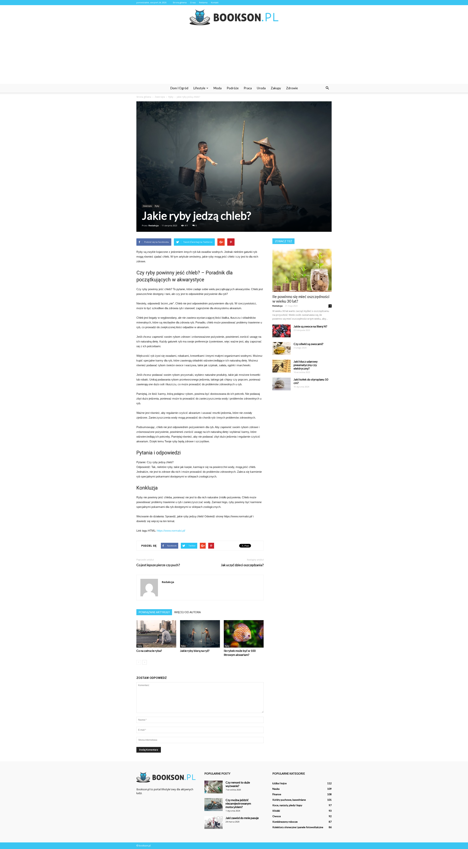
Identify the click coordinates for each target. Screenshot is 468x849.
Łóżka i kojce (279, 783)
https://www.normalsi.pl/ (171, 530)
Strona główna (180, 2)
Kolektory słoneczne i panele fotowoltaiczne (297, 827)
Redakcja (153, 225)
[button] (327, 88)
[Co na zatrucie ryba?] (156, 634)
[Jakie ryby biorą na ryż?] (200, 634)
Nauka (276, 788)
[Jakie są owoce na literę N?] (281, 331)
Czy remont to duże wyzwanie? (238, 784)
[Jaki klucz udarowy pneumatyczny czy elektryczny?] (281, 366)
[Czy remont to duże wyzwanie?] (213, 787)
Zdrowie (292, 88)
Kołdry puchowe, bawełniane (289, 799)
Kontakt (214, 2)
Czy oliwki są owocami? (308, 344)
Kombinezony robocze (285, 821)
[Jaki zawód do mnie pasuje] (213, 822)
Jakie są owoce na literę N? (310, 326)
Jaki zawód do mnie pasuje (242, 818)
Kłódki (276, 810)
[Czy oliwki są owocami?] (281, 348)
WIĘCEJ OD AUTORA (187, 612)
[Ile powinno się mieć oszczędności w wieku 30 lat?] (302, 270)
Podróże (233, 88)
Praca (248, 88)
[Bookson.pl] (234, 17)
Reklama (203, 2)
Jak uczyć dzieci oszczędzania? (242, 565)
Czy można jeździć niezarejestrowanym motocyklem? (238, 803)
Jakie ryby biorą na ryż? (195, 650)
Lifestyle (199, 88)
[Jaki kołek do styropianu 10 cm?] (281, 384)
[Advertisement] (234, 56)
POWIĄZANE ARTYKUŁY (154, 612)
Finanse (276, 794)
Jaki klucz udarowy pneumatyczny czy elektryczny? (306, 365)
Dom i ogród (179, 88)
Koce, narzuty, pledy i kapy (287, 805)
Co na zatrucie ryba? (149, 650)
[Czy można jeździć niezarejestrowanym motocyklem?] (213, 804)
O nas (193, 2)
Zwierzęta (147, 206)
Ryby (157, 206)
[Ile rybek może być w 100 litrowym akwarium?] (244, 634)
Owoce (276, 816)
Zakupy (276, 88)
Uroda (261, 88)
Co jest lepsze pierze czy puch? (158, 565)
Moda (218, 88)
